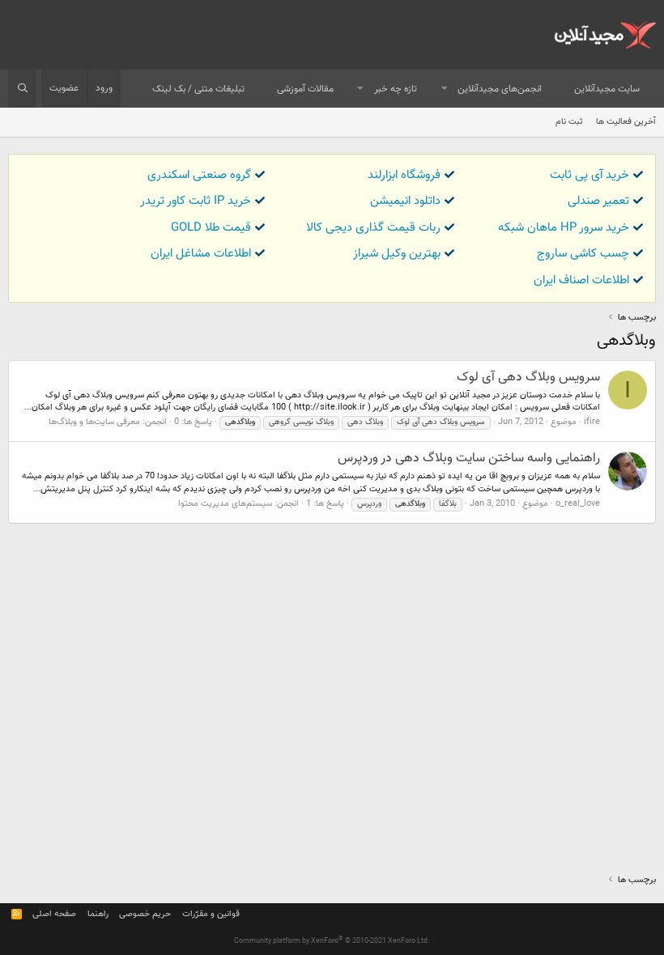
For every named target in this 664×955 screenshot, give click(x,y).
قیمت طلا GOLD (211, 228)
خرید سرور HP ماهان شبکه (563, 228)
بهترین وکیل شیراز (397, 253)
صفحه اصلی (54, 914)
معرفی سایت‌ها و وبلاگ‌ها (94, 422)
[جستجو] (22, 89)
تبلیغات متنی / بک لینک (198, 89)
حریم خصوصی (145, 914)
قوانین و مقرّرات (211, 914)
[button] (444, 89)
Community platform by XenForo (332, 941)
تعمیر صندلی (598, 201)
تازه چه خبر (395, 89)
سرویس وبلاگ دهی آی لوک (528, 377)
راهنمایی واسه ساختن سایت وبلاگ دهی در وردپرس (469, 458)
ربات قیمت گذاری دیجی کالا (373, 228)
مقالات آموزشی (305, 89)
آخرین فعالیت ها (626, 122)
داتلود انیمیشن (405, 201)
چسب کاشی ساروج (583, 253)
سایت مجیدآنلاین (607, 89)
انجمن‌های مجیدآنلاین (500, 89)
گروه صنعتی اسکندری (199, 175)
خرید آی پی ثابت (589, 175)
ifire (592, 422)
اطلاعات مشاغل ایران (201, 253)
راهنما (98, 914)
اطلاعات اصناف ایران (581, 280)
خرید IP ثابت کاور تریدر (195, 201)
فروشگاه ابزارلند (404, 175)
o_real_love (577, 504)
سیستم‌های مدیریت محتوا (225, 504)
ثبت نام (569, 122)
